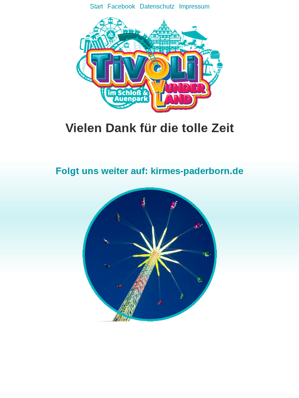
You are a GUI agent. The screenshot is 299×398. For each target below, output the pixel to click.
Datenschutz (157, 6)
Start (96, 6)
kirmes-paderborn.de (197, 171)
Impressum (194, 6)
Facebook (121, 6)
